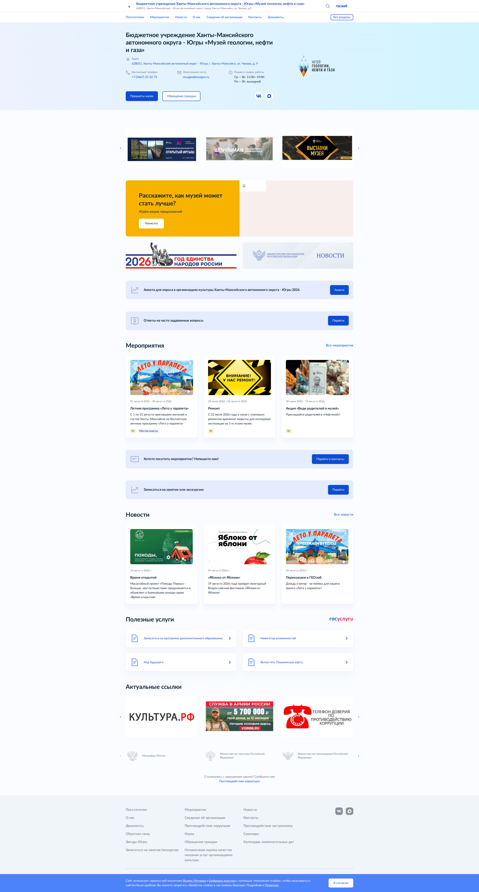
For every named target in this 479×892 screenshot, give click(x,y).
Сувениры (251, 834)
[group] (162, 148)
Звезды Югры (136, 842)
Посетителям (135, 17)
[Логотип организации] (129, 6)
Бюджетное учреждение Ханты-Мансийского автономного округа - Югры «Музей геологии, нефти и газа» (220, 4)
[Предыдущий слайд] (120, 148)
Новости (181, 17)
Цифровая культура (222, 880)
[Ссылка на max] (349, 811)
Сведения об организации (224, 17)
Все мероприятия (339, 345)
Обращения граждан (201, 842)
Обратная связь (138, 834)
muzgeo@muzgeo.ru (196, 77)
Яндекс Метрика (194, 880)
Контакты (255, 17)
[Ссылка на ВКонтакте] (339, 811)
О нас (197, 17)
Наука (189, 834)
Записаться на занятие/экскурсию (152, 850)
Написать (151, 223)
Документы (276, 17)
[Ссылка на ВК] (259, 96)
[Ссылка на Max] (269, 96)
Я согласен (340, 883)
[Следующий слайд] (358, 148)
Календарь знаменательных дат (268, 842)
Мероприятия (159, 17)
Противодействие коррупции (239, 781)
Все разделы (342, 17)
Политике (271, 885)
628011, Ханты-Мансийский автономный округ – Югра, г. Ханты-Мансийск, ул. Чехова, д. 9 (195, 63)
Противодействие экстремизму (268, 826)
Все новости (343, 514)
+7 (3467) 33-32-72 (144, 77)
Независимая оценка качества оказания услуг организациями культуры (208, 855)
